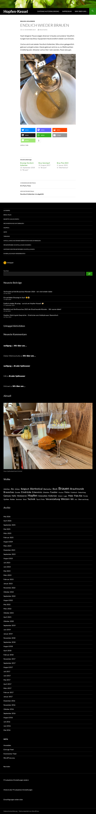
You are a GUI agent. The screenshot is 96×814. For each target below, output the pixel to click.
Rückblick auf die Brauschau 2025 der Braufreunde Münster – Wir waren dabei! (32, 309)
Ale (12, 489)
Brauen (23, 21)
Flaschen (61, 492)
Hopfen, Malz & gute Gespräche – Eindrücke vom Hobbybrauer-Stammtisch (31, 315)
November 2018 (9, 638)
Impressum (67, 11)
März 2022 (7, 609)
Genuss (7, 495)
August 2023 (8, 558)
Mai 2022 (7, 604)
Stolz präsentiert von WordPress (29, 811)
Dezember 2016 (9, 701)
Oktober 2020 (9, 621)
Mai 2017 (7, 680)
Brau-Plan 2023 (62, 163)
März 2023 (7, 575)
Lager (65, 496)
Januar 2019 (8, 634)
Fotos (67, 492)
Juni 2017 (7, 676)
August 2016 (8, 718)
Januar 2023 (8, 584)
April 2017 (7, 684)
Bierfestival (36, 488)
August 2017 (8, 667)
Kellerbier (31, 21)
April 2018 (7, 651)
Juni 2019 (7, 630)
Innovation (42, 496)
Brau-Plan (7, 215)
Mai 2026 (7, 517)
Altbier (17, 489)
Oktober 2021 (9, 613)
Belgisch (25, 488)
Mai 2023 (7, 571)
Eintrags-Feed (9, 749)
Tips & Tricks (40, 499)
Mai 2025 (7, 529)
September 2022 (9, 596)
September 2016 (9, 713)
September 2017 (9, 663)
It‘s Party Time (28, 184)
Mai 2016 (7, 730)
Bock (55, 488)
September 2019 (9, 625)
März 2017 (7, 688)
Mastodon (7, 766)
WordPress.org (9, 758)
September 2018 (9, 642)
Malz (70, 495)
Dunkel (17, 492)
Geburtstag (82, 492)
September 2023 (9, 554)
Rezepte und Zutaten (11, 219)
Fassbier (54, 492)
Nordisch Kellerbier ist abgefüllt (32, 192)
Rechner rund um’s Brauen (14, 223)
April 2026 (7, 521)
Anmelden (7, 745)
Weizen (65, 499)
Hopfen (6, 228)
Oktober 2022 (9, 592)
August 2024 (8, 542)
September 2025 (9, 525)
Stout (25, 499)
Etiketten (46, 492)
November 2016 (9, 705)
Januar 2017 (8, 697)
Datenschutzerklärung (48, 11)
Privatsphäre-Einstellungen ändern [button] (17, 245)
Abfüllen (7, 489)
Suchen (6, 271)
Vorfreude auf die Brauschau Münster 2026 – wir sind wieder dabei (28, 292)
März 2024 (7, 546)
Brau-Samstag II (44, 163)
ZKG (76, 499)
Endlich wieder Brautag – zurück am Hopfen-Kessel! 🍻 (24, 303)
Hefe (5, 232)
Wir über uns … (81, 11)
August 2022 (8, 600)
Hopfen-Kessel (16, 11)
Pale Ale (78, 495)
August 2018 (8, 646)
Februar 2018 (8, 655)
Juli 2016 (7, 722)
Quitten (6, 499)
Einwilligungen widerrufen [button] (14, 253)
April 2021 (7, 617)
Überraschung (83, 499)
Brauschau (9, 492)
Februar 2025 (8, 537)
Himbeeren (22, 496)
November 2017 (9, 659)
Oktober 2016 (9, 709)
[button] (28, 130)
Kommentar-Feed (10, 754)
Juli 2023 (7, 563)
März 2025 (7, 533)
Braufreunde (77, 488)
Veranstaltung (53, 499)
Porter (85, 496)
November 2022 (9, 588)
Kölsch (60, 496)
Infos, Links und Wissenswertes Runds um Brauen (22, 240)
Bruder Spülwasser (22, 366)
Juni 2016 (7, 726)
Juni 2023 (7, 567)
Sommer (19, 499)
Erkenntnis (37, 492)
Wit (72, 499)
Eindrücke (26, 492)
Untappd (7, 210)
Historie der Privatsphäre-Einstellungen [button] (19, 249)
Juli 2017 (7, 671)
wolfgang (43, 30)
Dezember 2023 (9, 550)
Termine (7, 236)
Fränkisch (74, 492)
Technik (31, 499)
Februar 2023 (8, 579)
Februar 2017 (8, 692)
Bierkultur (47, 489)
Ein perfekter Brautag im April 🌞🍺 (17, 297)
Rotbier (12, 499)
